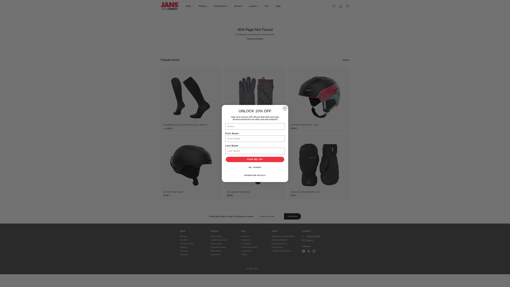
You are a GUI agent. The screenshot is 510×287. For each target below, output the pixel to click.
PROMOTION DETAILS (255, 175)
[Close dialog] (285, 108)
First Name (232, 133)
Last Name (231, 146)
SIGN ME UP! (255, 159)
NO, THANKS (255, 167)
